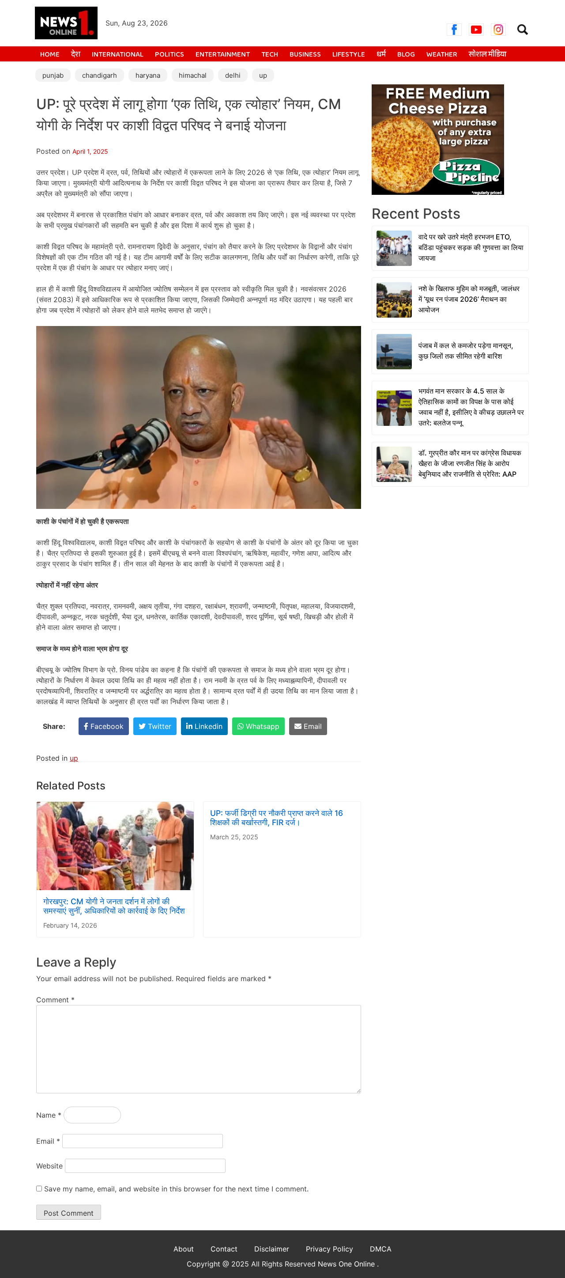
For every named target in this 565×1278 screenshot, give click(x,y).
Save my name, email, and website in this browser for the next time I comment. (176, 1188)
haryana (148, 75)
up (263, 75)
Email (48, 1141)
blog (406, 55)
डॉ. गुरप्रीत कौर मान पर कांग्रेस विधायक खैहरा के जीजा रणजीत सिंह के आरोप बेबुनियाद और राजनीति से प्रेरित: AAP (469, 463)
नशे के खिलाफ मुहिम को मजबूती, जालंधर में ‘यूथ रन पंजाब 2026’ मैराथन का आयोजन (469, 299)
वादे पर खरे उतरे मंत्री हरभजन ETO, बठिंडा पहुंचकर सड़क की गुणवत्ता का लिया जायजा (471, 247)
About (183, 1248)
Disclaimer (271, 1248)
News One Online (347, 1263)
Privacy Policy (329, 1248)
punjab (53, 75)
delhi (233, 75)
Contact (224, 1248)
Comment (55, 999)
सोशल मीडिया (487, 55)
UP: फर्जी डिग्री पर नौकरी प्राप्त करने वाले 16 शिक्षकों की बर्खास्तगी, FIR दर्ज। (276, 817)
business (305, 55)
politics (169, 55)
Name (48, 1115)
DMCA (381, 1248)
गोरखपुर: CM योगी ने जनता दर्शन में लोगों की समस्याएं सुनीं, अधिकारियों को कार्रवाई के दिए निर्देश (114, 906)
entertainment (223, 55)
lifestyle (348, 55)
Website (49, 1165)
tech (269, 55)
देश (75, 55)
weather (441, 55)
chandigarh (99, 75)
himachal (193, 75)
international (117, 55)
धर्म (381, 55)
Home (50, 55)
